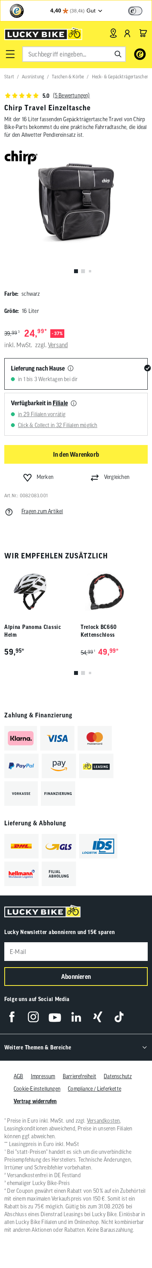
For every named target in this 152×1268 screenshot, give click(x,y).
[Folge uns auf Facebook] (11, 1016)
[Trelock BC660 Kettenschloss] (114, 592)
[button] (10, 54)
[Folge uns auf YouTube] (54, 1016)
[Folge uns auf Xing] (97, 1016)
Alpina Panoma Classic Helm (32, 631)
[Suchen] (118, 54)
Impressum (43, 1076)
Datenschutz (118, 1076)
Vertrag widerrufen (35, 1101)
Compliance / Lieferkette (94, 1089)
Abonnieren (76, 976)
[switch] (135, 11)
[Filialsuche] (113, 33)
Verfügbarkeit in (39, 402)
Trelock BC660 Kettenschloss (99, 631)
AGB (18, 1076)
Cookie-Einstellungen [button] (37, 1089)
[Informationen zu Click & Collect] (74, 403)
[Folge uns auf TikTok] (119, 1016)
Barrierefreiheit (79, 1076)
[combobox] (74, 54)
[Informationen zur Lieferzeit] (70, 368)
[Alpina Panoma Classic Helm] (37, 592)
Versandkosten (103, 1121)
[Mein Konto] (127, 33)
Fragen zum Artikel (42, 511)
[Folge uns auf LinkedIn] (76, 1016)
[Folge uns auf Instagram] (33, 1016)
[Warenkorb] (143, 33)
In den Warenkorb (76, 454)
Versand (58, 344)
